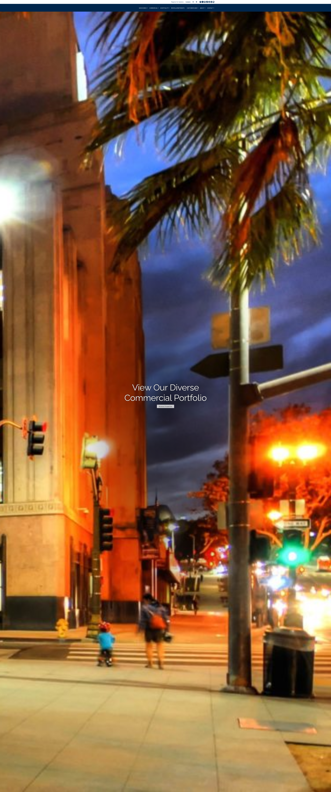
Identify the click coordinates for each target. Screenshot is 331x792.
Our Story (165, 406)
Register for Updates (177, 2)
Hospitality (164, 8)
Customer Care (192, 8)
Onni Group (123, 8)
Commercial (153, 8)
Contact (210, 8)
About (202, 8)
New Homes (143, 8)
